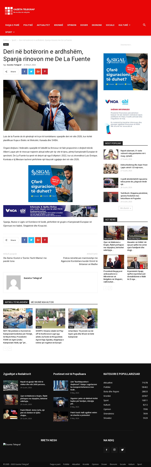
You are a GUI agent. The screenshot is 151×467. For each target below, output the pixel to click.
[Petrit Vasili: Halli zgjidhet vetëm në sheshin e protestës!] (60, 416)
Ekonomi (97, 25)
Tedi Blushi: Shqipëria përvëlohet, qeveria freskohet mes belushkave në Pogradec (134, 196)
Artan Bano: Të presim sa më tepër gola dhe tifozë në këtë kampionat (81, 334)
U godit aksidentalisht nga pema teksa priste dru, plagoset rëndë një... (134, 181)
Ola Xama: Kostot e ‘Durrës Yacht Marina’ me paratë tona (25, 259)
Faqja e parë (12, 25)
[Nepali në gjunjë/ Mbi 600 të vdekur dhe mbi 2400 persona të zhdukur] (10, 385)
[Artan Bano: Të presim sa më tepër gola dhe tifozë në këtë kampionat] (83, 318)
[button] (144, 25)
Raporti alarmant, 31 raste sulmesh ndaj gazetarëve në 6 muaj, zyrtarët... (133, 153)
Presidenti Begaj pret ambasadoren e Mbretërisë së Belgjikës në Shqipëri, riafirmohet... (113, 276)
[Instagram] (114, 450)
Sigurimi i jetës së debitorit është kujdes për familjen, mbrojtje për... (84, 401)
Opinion (71, 25)
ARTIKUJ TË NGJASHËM (16, 302)
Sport (8, 32)
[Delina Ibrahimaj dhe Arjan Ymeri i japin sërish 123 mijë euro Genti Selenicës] (111, 169)
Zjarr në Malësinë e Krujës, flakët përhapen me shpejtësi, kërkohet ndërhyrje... (33, 398)
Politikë (28, 25)
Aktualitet (43, 25)
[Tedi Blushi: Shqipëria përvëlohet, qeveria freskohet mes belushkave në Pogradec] (111, 197)
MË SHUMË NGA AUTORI (42, 302)
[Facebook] (106, 450)
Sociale (110, 25)
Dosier (84, 25)
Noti (5, 327)
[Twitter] (122, 450)
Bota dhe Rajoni (134, 239)
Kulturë (123, 25)
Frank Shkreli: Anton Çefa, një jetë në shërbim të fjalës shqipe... (32, 412)
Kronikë (58, 25)
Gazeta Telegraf (14, 65)
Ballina (6, 40)
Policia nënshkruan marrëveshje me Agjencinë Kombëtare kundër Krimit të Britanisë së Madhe (79, 261)
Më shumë (124, 208)
